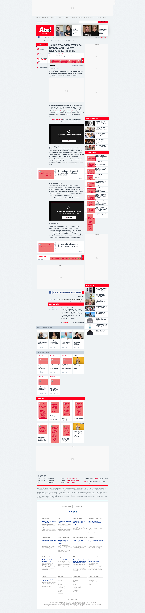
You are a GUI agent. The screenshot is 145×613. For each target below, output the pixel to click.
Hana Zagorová (82, 489)
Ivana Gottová (45, 491)
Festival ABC (96, 561)
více (104, 17)
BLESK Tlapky (45, 559)
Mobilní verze (78, 506)
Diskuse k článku (54, 304)
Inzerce (68, 599)
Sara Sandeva (86, 495)
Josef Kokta (65, 492)
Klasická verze (67, 506)
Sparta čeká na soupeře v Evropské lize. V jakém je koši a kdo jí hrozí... (64, 530)
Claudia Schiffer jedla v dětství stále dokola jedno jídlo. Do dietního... (95, 549)
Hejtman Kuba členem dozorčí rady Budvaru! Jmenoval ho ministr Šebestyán (100, 183)
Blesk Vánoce (45, 521)
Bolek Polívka (65, 488)
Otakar (106, 37)
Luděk (101, 37)
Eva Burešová (40, 489)
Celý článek (80, 178)
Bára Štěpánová (71, 111)
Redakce (73, 599)
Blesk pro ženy (45, 17)
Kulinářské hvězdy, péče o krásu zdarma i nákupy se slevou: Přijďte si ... (95, 527)
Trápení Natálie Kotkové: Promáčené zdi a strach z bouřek (100, 163)
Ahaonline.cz (39, 40)
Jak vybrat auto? (61, 593)
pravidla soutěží (71, 482)
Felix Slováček (53, 489)
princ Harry (53, 497)
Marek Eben (80, 493)
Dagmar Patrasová (84, 488)
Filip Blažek (59, 489)
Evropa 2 (90, 584)
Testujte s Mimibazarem (77, 578)
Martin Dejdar (93, 493)
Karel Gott (70, 492)
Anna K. (46, 488)
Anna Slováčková (52, 488)
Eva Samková (46, 489)
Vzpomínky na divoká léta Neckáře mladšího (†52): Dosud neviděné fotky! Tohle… (100, 196)
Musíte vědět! (43, 58)
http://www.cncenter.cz (73, 480)
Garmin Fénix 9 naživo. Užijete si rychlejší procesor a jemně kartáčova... (64, 551)
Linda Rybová (101, 492)
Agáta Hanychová (40, 488)
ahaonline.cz (97, 478)
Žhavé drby (46, 40)
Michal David (99, 493)
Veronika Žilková (91, 496)
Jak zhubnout (76, 521)
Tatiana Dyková (45, 496)
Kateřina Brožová (88, 492)
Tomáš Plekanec (60, 496)
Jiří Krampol (43, 492)
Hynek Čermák (99, 489)
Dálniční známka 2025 (50, 541)
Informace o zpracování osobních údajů (89, 604)
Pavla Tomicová (61, 495)
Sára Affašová (80, 495)
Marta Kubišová (87, 493)
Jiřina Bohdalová (50, 492)
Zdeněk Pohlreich (40, 497)
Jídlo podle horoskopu (97, 541)
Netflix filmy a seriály (46, 561)
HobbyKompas (60, 587)
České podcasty (92, 580)
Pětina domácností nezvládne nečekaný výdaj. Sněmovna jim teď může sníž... (48, 525)
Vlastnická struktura (60, 605)
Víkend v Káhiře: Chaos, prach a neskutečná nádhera (48, 569)
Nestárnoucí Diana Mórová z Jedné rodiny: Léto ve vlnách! (101, 156)
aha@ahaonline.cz (72, 478)
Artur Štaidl (59, 488)
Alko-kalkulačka (46, 540)
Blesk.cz (38, 17)
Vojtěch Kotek (104, 496)
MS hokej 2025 (61, 521)
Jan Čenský (64, 491)
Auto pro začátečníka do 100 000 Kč (64, 588)
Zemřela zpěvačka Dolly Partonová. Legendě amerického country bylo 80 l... (49, 530)
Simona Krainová (93, 495)
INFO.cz (47, 522)
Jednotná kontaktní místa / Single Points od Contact (74, 605)
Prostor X (44, 579)
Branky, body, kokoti (51, 579)
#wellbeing (65, 559)
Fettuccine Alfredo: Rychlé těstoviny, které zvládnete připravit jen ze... (95, 547)
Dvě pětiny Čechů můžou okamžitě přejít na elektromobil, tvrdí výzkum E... (48, 544)
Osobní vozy (60, 581)
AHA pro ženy (90, 285)
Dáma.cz (68, 17)
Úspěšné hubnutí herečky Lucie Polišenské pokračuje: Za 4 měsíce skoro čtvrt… (100, 202)
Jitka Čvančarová (58, 492)
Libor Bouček (95, 492)
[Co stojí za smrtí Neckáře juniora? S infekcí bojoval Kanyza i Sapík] (91, 30)
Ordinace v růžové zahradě (63, 301)
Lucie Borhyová (42, 493)
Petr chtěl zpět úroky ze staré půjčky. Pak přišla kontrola (101, 176)
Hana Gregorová (75, 489)
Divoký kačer (52, 559)
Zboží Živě (60, 580)
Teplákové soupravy (77, 587)
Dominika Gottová (102, 488)
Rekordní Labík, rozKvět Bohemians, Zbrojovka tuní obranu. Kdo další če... (49, 583)
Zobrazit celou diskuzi (79, 322)
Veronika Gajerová (83, 496)
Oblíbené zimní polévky (94, 540)
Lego (74, 583)
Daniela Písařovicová (93, 488)
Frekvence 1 (91, 583)
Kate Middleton (80, 492)
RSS (77, 599)
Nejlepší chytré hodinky (63, 540)
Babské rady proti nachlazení (79, 561)
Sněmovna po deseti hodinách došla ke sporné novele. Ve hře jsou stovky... (79, 547)
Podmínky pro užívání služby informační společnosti (71, 604)
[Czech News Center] (75, 511)
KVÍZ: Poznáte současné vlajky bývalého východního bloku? (48, 564)
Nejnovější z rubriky (92, 118)
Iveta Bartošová (52, 491)
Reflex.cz (99, 17)
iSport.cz (80, 17)
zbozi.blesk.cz (60, 584)
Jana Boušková (88, 491)
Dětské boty (75, 588)
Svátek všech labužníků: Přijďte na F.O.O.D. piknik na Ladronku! (95, 544)
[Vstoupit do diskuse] (58, 372)
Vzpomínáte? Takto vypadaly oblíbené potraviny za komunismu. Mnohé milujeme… (100, 189)
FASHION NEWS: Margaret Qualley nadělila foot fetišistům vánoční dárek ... (64, 562)
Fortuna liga (45, 580)
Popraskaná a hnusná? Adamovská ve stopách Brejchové (68, 173)
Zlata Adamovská (57, 119)
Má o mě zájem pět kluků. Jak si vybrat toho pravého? (94, 564)
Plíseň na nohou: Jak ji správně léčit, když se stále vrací (79, 570)
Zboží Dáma (60, 583)
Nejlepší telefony (61, 541)
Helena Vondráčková (91, 489)
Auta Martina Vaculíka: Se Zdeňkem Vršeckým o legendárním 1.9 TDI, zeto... (48, 547)
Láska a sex (43, 63)
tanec (72, 301)
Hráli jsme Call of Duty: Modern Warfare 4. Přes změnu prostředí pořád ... (64, 546)
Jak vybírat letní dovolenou (94, 524)
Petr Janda (67, 495)
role (75, 301)
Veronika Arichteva (75, 496)
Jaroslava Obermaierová (97, 491)
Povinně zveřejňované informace (91, 605)
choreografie (80, 301)
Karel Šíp (75, 492)
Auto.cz (85, 17)
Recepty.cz (53, 17)
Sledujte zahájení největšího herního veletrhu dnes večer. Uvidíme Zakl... (95, 566)
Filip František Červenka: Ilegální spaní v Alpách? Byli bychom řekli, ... (49, 566)
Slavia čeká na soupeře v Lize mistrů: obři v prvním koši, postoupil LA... (64, 525)
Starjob (90, 578)
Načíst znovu (69, 140)
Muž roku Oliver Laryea (46, 586)
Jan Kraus (70, 491)
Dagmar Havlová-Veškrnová (74, 488)
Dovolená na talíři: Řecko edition (63, 566)
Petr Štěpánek (59, 111)
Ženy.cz (73, 17)
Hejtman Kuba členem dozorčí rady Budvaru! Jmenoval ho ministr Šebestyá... (48, 528)
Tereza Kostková (52, 496)
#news (70, 559)
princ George (47, 497)
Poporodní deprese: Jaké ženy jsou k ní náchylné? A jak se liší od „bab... (80, 568)
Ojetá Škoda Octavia (61, 591)
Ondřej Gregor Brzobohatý (51, 495)
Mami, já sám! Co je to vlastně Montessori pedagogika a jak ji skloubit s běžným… (100, 170)
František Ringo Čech (66, 489)
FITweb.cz (92, 17)
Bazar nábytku (75, 591)
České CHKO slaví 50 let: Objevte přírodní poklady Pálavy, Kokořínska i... (95, 569)
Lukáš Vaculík (65, 493)
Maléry (41, 54)
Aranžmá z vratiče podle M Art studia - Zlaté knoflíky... (95, 529)
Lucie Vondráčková (57, 493)
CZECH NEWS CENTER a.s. (63, 602)
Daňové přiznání (76, 540)
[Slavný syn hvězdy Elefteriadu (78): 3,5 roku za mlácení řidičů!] (64, 30)
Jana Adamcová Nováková (78, 491)
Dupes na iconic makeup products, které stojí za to (64, 565)
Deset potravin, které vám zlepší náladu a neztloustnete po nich (79, 565)
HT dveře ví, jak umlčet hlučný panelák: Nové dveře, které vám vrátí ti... (80, 532)
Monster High (75, 580)
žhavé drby (60, 299)
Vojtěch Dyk (98, 496)
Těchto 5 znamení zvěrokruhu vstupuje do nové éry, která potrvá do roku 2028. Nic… (101, 209)
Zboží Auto (60, 590)
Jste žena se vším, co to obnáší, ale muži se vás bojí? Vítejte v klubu (101, 215)
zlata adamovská (67, 299)
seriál (80, 299)
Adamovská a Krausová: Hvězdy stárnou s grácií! (68, 245)
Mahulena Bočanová (72, 493)
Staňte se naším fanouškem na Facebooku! (66, 292)
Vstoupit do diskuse (78, 65)
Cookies (98, 604)
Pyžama (74, 584)
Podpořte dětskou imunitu (78, 559)
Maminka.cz (60, 17)
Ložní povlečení (76, 590)
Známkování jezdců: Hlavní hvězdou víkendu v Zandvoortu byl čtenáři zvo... (49, 549)
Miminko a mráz (98, 522)
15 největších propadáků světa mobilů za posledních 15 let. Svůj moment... (65, 548)
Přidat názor (65, 322)
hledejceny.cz (60, 578)
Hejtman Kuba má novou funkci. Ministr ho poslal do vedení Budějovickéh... (79, 549)
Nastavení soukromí (52, 605)
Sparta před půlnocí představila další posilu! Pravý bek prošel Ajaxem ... (64, 528)
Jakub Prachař (59, 491)
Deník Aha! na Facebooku (38, 37)
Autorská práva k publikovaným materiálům (53, 604)
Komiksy (91, 561)
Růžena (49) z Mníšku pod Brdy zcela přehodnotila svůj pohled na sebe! (95, 532)
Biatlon (66, 521)
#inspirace (60, 559)
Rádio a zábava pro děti (93, 581)
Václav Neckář (67, 496)
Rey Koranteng (73, 495)
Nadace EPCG (84, 541)
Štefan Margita (101, 495)
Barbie (74, 581)
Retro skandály (44, 67)
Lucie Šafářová (50, 493)
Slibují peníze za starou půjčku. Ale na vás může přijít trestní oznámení (78, 434)
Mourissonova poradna (94, 559)
